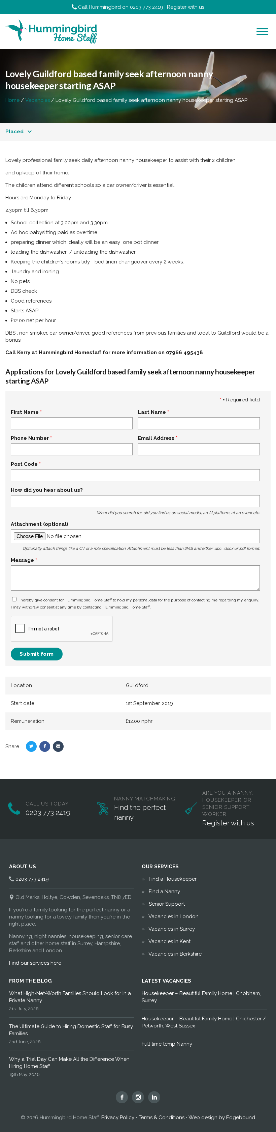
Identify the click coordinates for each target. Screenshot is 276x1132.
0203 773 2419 (146, 7)
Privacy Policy (117, 1117)
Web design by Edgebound (221, 1117)
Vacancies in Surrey (171, 929)
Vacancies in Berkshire (175, 954)
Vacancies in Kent (169, 941)
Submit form (37, 654)
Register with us (185, 7)
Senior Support (167, 904)
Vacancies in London (173, 916)
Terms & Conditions (161, 1117)
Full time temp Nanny (167, 1044)
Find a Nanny (164, 891)
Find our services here (35, 963)
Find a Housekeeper (173, 879)
